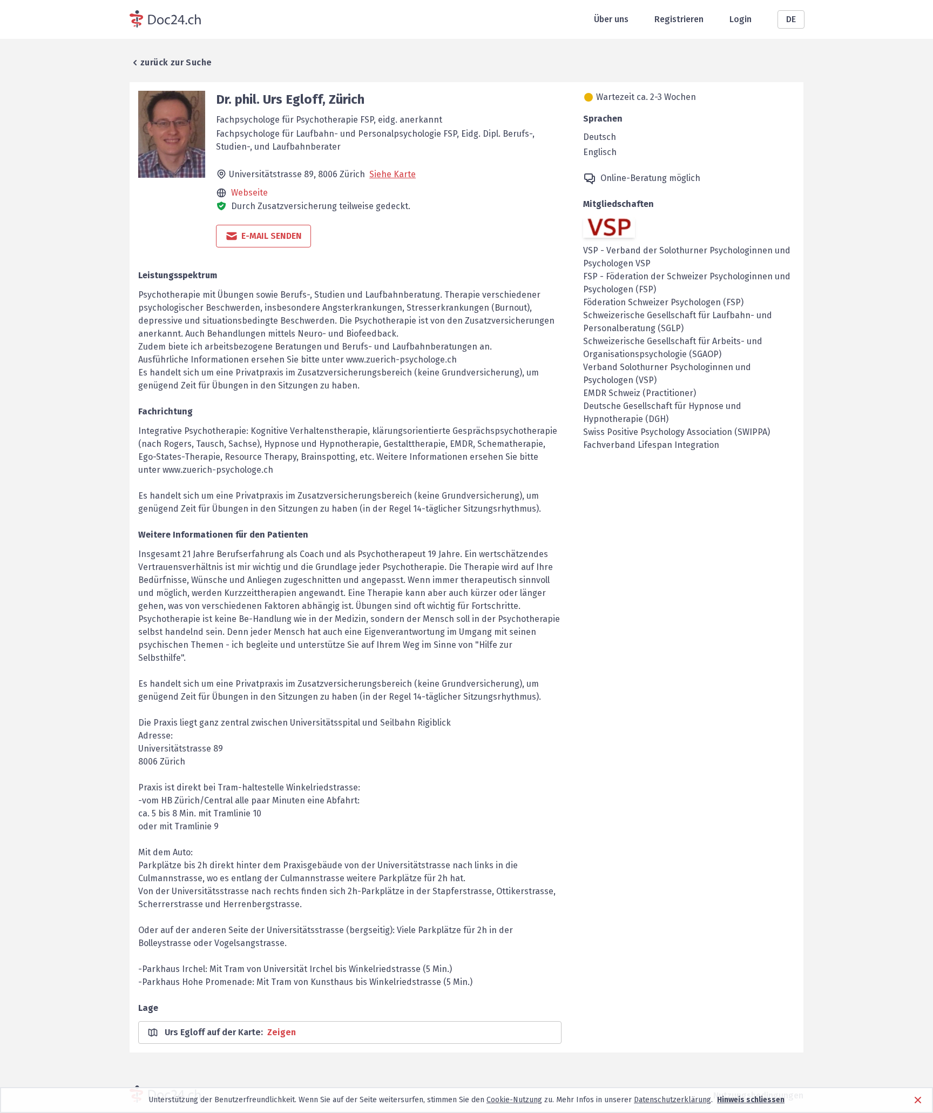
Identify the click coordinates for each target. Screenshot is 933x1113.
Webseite (249, 192)
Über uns (611, 19)
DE (791, 19)
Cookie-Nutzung (514, 1099)
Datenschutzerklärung (672, 1099)
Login (740, 19)
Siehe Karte (392, 174)
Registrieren (679, 19)
